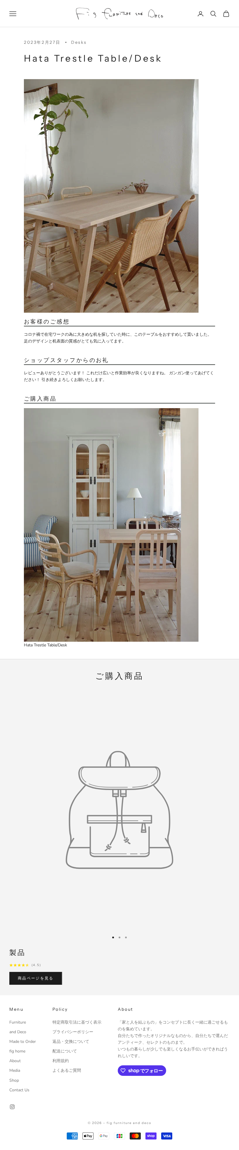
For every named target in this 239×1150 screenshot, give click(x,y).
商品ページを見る (36, 978)
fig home (17, 1051)
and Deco (17, 1032)
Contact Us (19, 1090)
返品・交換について (70, 1041)
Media (14, 1070)
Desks (79, 42)
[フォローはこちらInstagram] (12, 1107)
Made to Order (22, 1041)
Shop (14, 1080)
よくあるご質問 (66, 1070)
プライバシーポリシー (72, 1032)
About (15, 1061)
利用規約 (60, 1061)
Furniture (17, 1022)
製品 (17, 952)
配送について (64, 1051)
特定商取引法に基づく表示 (76, 1022)
